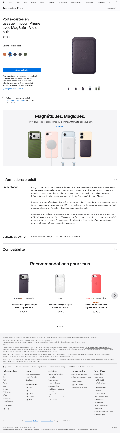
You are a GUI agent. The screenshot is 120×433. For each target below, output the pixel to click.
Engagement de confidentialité (12, 430)
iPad (4, 380)
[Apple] (3, 367)
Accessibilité (98, 374)
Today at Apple (53, 380)
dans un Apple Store (31, 421)
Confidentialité (99, 380)
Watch (5, 386)
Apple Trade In (53, 394)
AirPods (5, 389)
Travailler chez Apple (101, 397)
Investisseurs (98, 403)
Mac (4, 377)
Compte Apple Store (32, 377)
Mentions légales (82, 430)
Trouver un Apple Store (56, 374)
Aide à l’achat (53, 400)
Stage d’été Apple (54, 383)
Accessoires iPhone (13, 8)
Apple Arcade (30, 397)
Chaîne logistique (100, 383)
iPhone (10, 367)
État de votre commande (56, 397)
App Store (29, 400)
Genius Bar (52, 377)
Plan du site (93, 430)
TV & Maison (7, 392)
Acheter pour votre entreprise (81, 377)
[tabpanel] (83, 50)
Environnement (99, 377)
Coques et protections (39, 367)
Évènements (98, 409)
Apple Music (29, 394)
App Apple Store (54, 386)
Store (4, 374)
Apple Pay (6, 409)
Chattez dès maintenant (15, 100)
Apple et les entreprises (79, 374)
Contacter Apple (99, 415)
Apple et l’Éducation (77, 385)
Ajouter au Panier (21, 70)
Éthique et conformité (101, 406)
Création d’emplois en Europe (103, 412)
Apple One (29, 388)
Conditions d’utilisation (48, 430)
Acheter (59, 126)
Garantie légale (99, 400)
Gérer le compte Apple (33, 374)
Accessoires (7, 398)
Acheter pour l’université (79, 388)
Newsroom (97, 391)
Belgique (114, 427)
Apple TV (28, 391)
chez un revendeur (47, 421)
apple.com (6, 344)
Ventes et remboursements (66, 430)
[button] (110, 2)
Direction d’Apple (99, 394)
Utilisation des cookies (31, 430)
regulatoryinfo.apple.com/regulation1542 (98, 348)
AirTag (5, 395)
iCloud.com (29, 380)
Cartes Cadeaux (8, 401)
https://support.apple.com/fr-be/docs (84, 337)
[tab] (68, 89)
